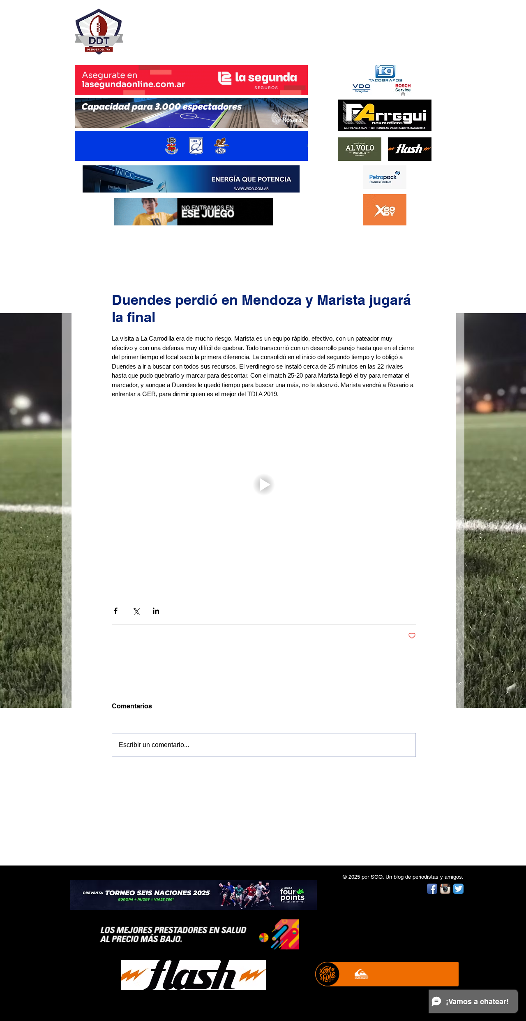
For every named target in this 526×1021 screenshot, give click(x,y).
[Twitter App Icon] (458, 889)
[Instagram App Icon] (445, 889)
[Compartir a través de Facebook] (116, 611)
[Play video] (264, 484)
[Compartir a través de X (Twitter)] (136, 611)
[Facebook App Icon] (432, 889)
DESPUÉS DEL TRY (186, 27)
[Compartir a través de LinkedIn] (156, 611)
